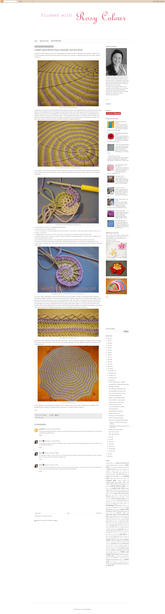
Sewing (124, 543)
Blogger (89, 609)
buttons (109, 469)
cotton (111, 478)
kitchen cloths (109, 517)
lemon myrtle (111, 519)
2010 (109, 456)
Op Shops (113, 529)
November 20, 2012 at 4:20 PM (53, 429)
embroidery (108, 496)
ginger (126, 505)
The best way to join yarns (115, 404)
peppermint (110, 532)
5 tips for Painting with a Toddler (116, 406)
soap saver (108, 546)
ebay (126, 495)
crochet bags (110, 482)
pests (117, 532)
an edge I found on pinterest (93, 340)
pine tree (115, 534)
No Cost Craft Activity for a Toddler (117, 382)
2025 (109, 340)
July (110, 437)
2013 (109, 366)
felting (114, 500)
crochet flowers (116, 486)
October (111, 375)
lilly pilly (118, 519)
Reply (40, 435)
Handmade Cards (111, 511)
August (111, 380)
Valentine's (115, 557)
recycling (117, 540)
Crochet (109, 481)
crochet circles (122, 482)
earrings (115, 495)
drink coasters (125, 493)
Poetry (114, 538)
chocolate (113, 474)
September (111, 377)
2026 (109, 338)
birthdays (122, 465)
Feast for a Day (109, 500)
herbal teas (109, 512)
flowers (119, 500)
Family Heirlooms (116, 498)
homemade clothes (111, 514)
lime (123, 519)
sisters (125, 545)
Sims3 (115, 545)
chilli (114, 472)
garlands (120, 505)
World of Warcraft (118, 564)
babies (118, 463)
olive (118, 527)
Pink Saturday (114, 536)
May (110, 441)
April (110, 444)
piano (126, 532)
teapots (121, 548)
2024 (109, 343)
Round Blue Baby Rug (120, 220)
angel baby (108, 463)
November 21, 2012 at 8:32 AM (52, 441)
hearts (125, 511)
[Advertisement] (69, 506)
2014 (109, 364)
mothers (112, 526)
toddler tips (118, 554)
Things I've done (115, 550)
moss (107, 526)
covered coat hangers (122, 478)
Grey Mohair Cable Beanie (115, 395)
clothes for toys (110, 476)
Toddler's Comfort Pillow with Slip (117, 397)
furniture (108, 503)
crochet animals (122, 480)
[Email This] (50, 415)
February (111, 448)
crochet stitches (121, 492)
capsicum (125, 469)
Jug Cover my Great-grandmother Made (118, 420)
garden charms (123, 503)
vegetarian (124, 557)
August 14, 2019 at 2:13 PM (51, 465)
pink (121, 534)
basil (107, 465)
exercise (115, 496)
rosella (112, 541)
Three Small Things (111, 552)
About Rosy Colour (44, 41)
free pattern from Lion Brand (53, 342)
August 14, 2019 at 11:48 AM (52, 453)
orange (119, 529)
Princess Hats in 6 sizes (111, 277)
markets (116, 522)
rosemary (118, 541)
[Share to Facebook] (56, 415)
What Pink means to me (114, 156)
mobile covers (125, 524)
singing (120, 545)
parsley (127, 531)
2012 (109, 368)
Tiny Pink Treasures (120, 187)
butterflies (126, 467)
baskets (112, 465)
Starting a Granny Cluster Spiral (116, 402)
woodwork (108, 563)
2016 (109, 359)
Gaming (114, 503)
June (110, 439)
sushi (116, 548)
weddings (121, 559)
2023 (109, 345)
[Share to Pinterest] (58, 415)
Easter (121, 495)
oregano (125, 529)
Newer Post (38, 513)
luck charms (114, 521)
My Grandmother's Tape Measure (117, 400)
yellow (109, 565)
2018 (109, 354)
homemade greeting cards (114, 516)
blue (127, 465)
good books (121, 507)
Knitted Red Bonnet (113, 409)
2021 (109, 347)
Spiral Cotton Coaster (114, 431)
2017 (109, 357)
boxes (110, 467)
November (111, 373)
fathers (125, 498)
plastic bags (108, 538)
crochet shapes (115, 490)
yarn (128, 563)
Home (36, 41)
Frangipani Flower (110, 241)
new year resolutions (110, 527)
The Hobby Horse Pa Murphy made (117, 388)
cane (121, 469)
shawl (107, 545)
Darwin (107, 493)
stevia (112, 548)
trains (119, 556)
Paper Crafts (121, 531)
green (123, 509)
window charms (123, 562)
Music (126, 526)
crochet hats (116, 488)
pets (121, 532)
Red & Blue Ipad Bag (114, 386)
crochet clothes (109, 484)
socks (113, 546)
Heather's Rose (109, 259)
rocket (107, 541)
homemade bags (120, 512)
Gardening (109, 505)
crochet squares (110, 491)
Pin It (35, 410)
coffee (120, 476)
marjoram (110, 522)
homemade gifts (124, 514)
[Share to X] (54, 415)
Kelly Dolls (124, 516)
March (110, 446)
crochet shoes (124, 490)
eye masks (122, 496)
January (111, 451)
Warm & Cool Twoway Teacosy (116, 418)
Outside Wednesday (111, 531)
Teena (40, 415)
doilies (116, 493)
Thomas (125, 550)
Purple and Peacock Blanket (122, 144)
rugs (39, 417)
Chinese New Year (123, 472)
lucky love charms (124, 521)
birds (117, 465)
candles (116, 469)
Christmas (119, 474)
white (127, 560)
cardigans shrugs (110, 470)
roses (123, 541)
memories (108, 524)
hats (120, 511)
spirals (42, 417)
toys (109, 556)
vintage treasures (111, 560)
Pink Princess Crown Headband (116, 415)
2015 (109, 361)
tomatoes (126, 554)
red (124, 540)
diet (111, 493)
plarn (126, 536)
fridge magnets (123, 501)
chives (107, 474)
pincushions (108, 534)
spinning (117, 546)
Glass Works (109, 507)
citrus (126, 474)
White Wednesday (113, 562)
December (111, 370)
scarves (118, 543)
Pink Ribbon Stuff (119, 176)
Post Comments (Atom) (46, 516)
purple (108, 540)
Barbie (124, 463)
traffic (115, 556)
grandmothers (116, 509)
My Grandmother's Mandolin (116, 411)
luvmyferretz (42, 429)
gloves (115, 507)
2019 (109, 352)
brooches (115, 467)
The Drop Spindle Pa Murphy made (117, 391)
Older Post (98, 513)
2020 (109, 350)
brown (120, 467)
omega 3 (122, 527)
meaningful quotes (123, 522)
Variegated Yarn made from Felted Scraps (119, 384)
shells (111, 545)
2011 (109, 454)
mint (119, 524)
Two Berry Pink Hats (120, 210)
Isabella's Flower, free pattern (116, 429)
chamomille (108, 472)
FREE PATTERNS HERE (56, 41)
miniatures (113, 524)
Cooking (126, 476)
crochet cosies (119, 484)
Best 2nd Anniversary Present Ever (117, 393)
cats (118, 470)
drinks (110, 495)
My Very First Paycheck (114, 413)
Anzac (113, 463)
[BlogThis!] (52, 415)
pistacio (121, 536)
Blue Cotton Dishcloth (114, 434)
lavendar (127, 517)
